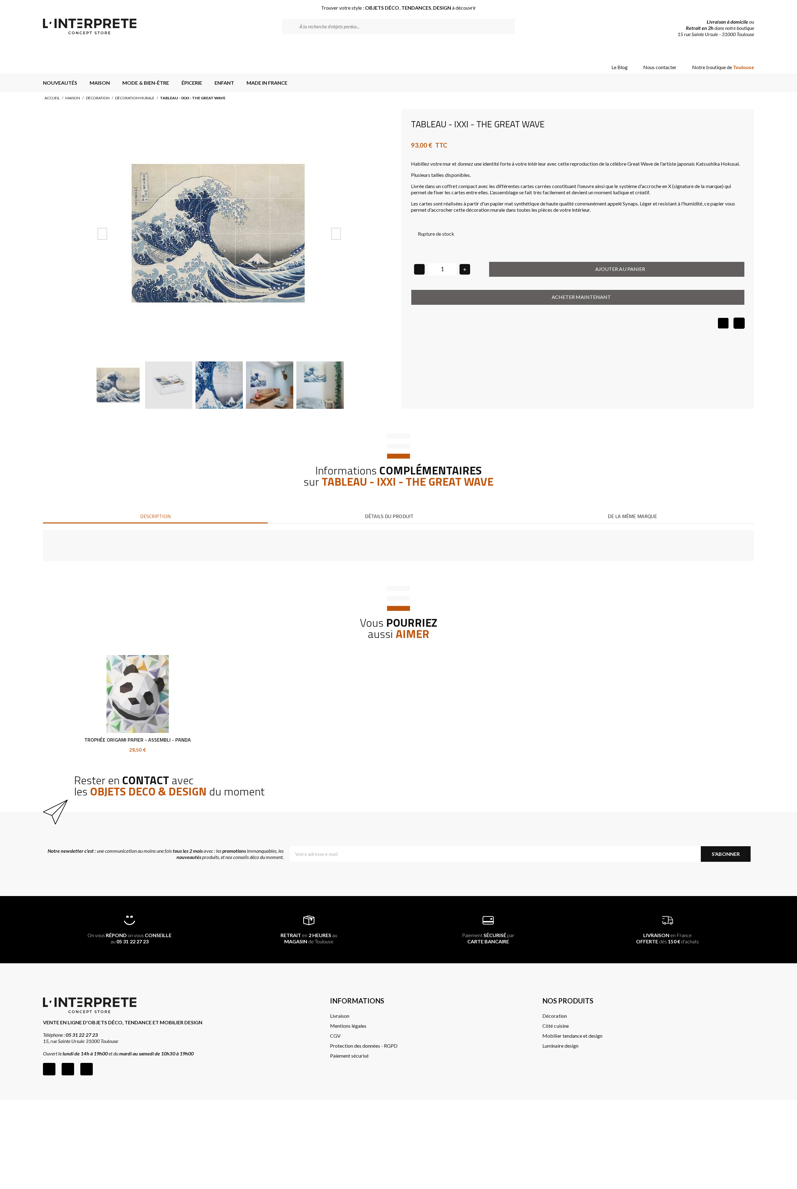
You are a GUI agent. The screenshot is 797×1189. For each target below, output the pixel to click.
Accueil (52, 98)
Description (155, 516)
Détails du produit (389, 516)
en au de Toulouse (309, 938)
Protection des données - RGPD (364, 1046)
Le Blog (619, 67)
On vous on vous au (129, 938)
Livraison (339, 1016)
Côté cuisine (555, 1026)
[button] (102, 234)
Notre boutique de (723, 67)
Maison (72, 98)
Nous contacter (660, 67)
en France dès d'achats (667, 938)
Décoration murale (134, 98)
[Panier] (744, 51)
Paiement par (488, 938)
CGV (335, 1036)
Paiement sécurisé (349, 1056)
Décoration (98, 98)
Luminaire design (560, 1046)
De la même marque (632, 516)
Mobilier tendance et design (572, 1036)
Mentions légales (348, 1026)
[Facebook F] (49, 1069)
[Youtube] (86, 1069)
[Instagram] (68, 1069)
